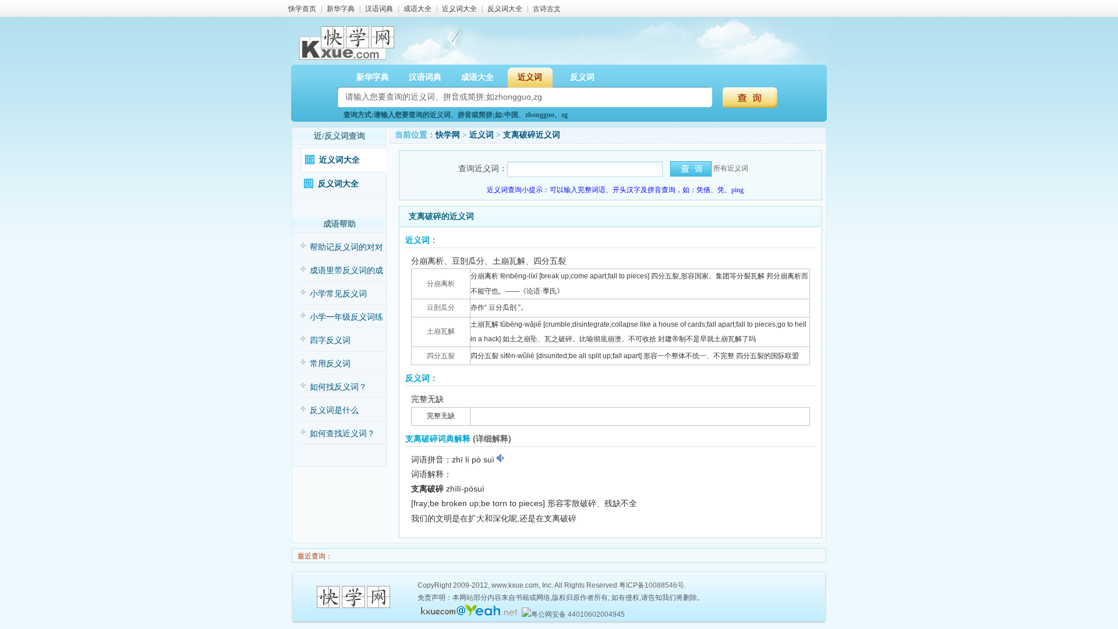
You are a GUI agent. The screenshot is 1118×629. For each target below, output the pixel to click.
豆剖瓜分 (441, 307)
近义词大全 (459, 9)
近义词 (481, 134)
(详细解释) (492, 438)
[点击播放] (501, 458)
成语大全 (417, 9)
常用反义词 (330, 363)
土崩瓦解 (441, 331)
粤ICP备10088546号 (651, 585)
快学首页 (302, 9)
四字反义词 (330, 340)
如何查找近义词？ (342, 433)
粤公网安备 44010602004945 (578, 614)
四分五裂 (441, 356)
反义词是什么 (334, 410)
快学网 (448, 134)
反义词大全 (504, 9)
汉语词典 (379, 9)
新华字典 (341, 9)
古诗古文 (547, 9)
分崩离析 (441, 284)
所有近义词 (730, 168)
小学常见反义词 (338, 293)
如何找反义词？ (338, 387)
